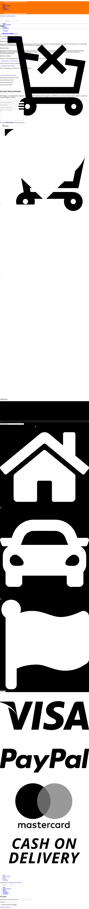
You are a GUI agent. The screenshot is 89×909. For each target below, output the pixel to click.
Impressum (6, 9)
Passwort (2, 902)
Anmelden (14, 904)
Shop (4, 4)
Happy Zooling (7, 5)
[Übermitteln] (6, 22)
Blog (4, 7)
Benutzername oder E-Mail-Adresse (9, 899)
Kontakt (5, 8)
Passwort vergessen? (5, 907)
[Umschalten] (0, 61)
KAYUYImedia (17, 882)
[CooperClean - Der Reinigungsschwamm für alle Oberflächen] (8, 16)
